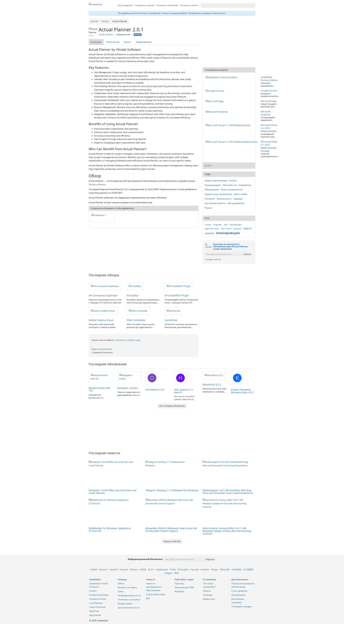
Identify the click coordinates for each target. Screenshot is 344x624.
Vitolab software (106, 34)
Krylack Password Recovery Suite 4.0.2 (242, 391)
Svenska (205, 569)
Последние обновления (167, 5)
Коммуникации (213, 185)
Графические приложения (218, 194)
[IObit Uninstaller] (138, 310)
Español (114, 569)
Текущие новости (213, 259)
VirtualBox (133, 295)
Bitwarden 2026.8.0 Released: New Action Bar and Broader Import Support (171, 530)
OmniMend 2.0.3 (155, 389)
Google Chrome (269, 90)
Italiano (134, 569)
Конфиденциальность (129, 595)
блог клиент (226, 228)
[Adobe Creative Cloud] (103, 310)
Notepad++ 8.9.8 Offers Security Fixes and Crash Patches (112, 492)
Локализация (238, 594)
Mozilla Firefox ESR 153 (99, 389)
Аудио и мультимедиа (216, 180)
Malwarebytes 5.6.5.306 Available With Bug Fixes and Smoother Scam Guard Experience (228, 492)
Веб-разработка (236, 203)
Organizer (217, 224)
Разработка (245, 185)
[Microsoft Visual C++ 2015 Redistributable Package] (232, 141)
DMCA (121, 583)
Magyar (169, 573)
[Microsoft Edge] (215, 101)
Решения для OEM (184, 587)
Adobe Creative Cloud (101, 320)
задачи (247, 228)
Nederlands (162, 569)
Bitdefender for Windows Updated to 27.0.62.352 (110, 530)
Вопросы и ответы (127, 587)
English (93, 569)
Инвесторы (209, 598)
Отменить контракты (129, 599)
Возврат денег (125, 603)
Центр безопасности (129, 607)
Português (183, 569)
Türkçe (214, 569)
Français (124, 569)
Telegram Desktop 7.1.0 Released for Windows (172, 490)
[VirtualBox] (135, 286)
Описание (96, 41)
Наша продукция (125, 5)
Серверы (238, 198)
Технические (112, 41)
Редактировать (144, 41)
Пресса (207, 590)
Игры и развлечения (232, 189)
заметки (209, 233)
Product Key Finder (99, 594)
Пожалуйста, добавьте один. (128, 340)
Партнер (179, 583)
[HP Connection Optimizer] (105, 286)
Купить (127, 41)
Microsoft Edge (268, 101)
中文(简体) (236, 569)
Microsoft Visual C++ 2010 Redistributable (269, 128)
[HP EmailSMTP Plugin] (179, 286)
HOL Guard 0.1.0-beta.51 (183, 391)
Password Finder (97, 598)
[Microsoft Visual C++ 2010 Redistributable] (228, 125)
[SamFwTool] (173, 310)
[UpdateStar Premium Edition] (222, 77)
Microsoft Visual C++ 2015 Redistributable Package (269, 146)
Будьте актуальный (101, 349)
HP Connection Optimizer (103, 295)
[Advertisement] (143, 249)
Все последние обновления (172, 406)
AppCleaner (95, 615)
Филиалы (179, 591)
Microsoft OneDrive (266, 113)
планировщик (228, 233)
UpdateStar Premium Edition (269, 79)
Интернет (210, 198)
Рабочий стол (230, 185)
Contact (208, 224)
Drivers (93, 590)
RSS (148, 598)
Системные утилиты (215, 203)
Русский (194, 569)
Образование (212, 189)
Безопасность (224, 198)
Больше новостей (172, 541)
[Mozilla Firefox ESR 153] (101, 376)
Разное (208, 207)
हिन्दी (176, 573)
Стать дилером (239, 590)
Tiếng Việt (225, 569)
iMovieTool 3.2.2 (212, 384)
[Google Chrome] (215, 90)
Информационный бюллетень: (145, 559)
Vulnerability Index (155, 594)
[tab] (96, 42)
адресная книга (212, 228)
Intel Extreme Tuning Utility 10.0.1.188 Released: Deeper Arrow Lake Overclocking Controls (227, 531)
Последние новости (189, 5)
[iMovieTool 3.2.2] (214, 375)
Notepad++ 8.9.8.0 (127, 388)
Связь (121, 591)
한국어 (151, 569)
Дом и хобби (240, 194)
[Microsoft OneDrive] (217, 111)
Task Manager (235, 224)
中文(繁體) (248, 569)
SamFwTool (170, 320)
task (225, 224)
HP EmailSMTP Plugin (176, 295)
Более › (208, 165)
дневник (237, 228)
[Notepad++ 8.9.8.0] (129, 376)
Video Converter (97, 607)
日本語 (142, 569)
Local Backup (96, 603)
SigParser (94, 611)
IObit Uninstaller (136, 320)
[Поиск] (252, 5)
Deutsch (103, 569)
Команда (207, 594)
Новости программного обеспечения (154, 587)
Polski (173, 569)
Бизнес (233, 180)
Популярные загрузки (145, 5)
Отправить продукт (241, 606)
